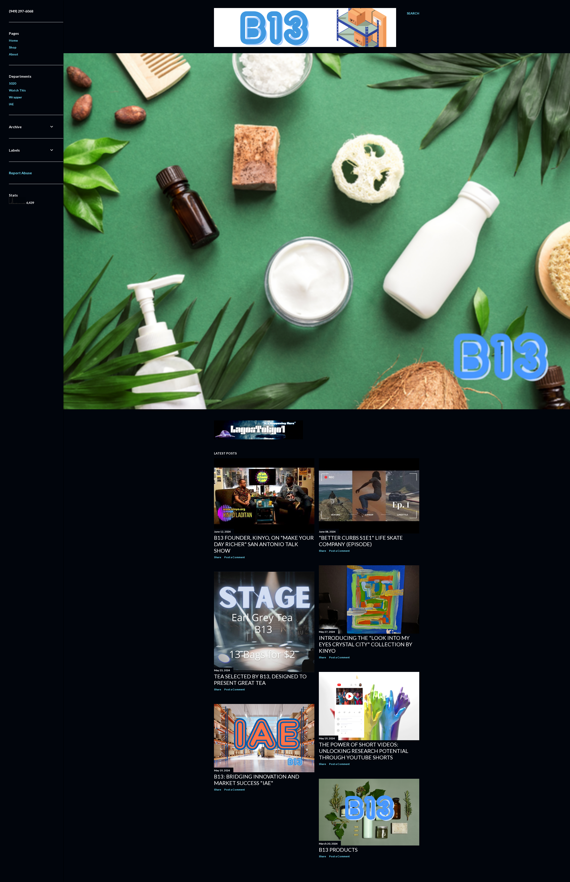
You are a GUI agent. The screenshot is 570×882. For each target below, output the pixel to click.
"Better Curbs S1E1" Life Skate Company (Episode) (361, 540)
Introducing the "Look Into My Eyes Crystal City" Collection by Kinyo (365, 644)
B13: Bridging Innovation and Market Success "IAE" (256, 779)
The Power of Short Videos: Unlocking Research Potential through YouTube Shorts (363, 750)
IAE (11, 104)
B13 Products (338, 849)
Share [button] (217, 557)
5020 (12, 83)
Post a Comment (234, 557)
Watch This (17, 90)
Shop (12, 47)
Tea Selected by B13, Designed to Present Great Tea (260, 679)
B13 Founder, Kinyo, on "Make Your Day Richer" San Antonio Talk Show (264, 544)
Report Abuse (20, 173)
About (13, 54)
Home (13, 40)
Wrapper (15, 97)
